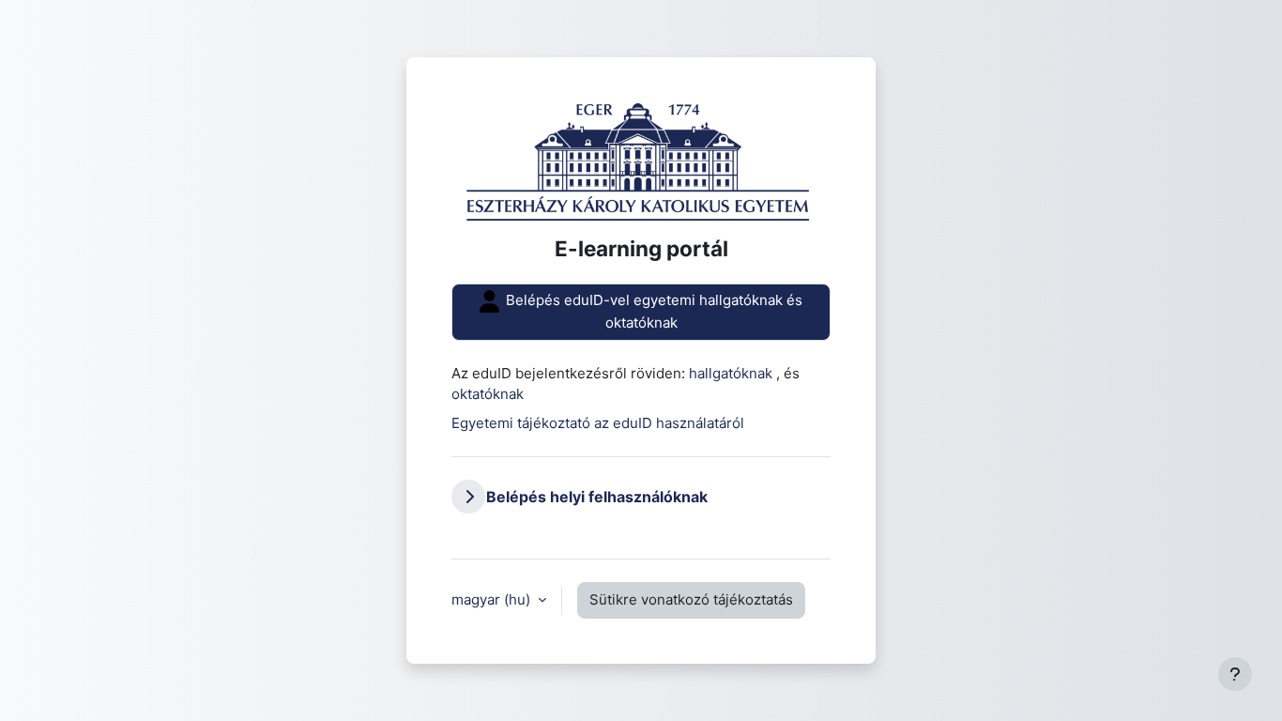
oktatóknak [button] (487, 394)
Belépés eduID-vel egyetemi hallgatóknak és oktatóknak (652, 311)
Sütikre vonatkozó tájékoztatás (691, 599)
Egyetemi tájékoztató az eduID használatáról (597, 423)
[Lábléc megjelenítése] (1235, 674)
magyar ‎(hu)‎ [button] (492, 599)
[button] (468, 497)
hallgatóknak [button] (732, 373)
